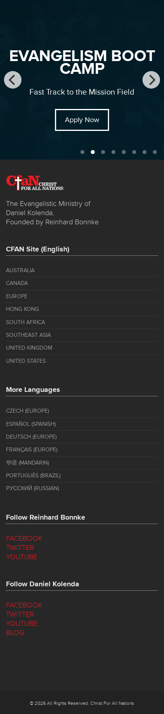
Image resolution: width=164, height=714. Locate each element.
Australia (20, 270)
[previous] (12, 80)
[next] (151, 80)
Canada (17, 283)
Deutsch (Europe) (31, 436)
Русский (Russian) (32, 488)
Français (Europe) (31, 449)
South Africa (25, 322)
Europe (16, 296)
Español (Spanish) (31, 424)
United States (26, 361)
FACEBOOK (24, 538)
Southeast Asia (28, 335)
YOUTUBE (21, 556)
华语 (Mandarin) (27, 462)
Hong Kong (22, 309)
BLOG (15, 632)
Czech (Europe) (27, 410)
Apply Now (82, 119)
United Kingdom (29, 347)
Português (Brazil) (33, 475)
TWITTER (20, 547)
